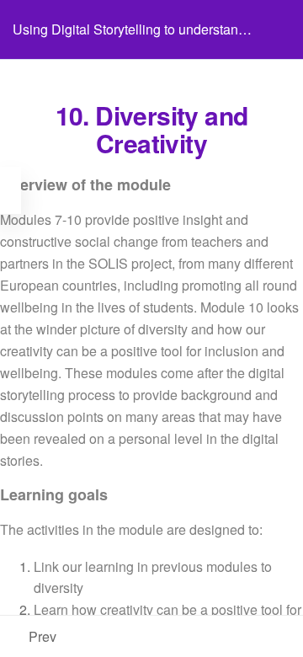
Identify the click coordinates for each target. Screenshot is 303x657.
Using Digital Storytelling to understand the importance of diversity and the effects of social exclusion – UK (129, 39)
